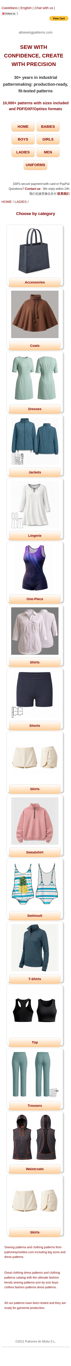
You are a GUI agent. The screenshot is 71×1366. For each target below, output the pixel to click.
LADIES (23, 152)
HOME (23, 127)
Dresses (34, 409)
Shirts (35, 662)
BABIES (48, 127)
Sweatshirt (34, 852)
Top (35, 1042)
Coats (35, 346)
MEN (48, 152)
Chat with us (44, 8)
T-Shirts (34, 979)
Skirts (35, 789)
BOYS (23, 139)
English (26, 8)
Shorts (34, 726)
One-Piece (35, 599)
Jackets (35, 472)
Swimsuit (34, 916)
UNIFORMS (35, 165)
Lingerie (34, 536)
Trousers (35, 1106)
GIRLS (48, 139)
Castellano (10, 8)
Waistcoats (35, 1169)
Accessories (35, 282)
